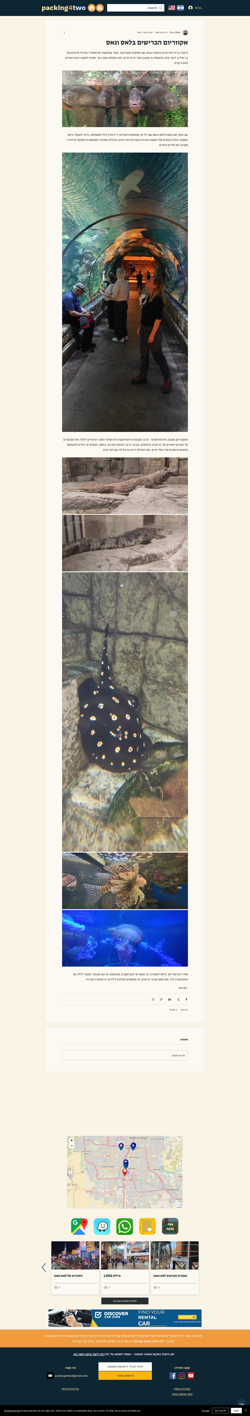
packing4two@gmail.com (71, 1375)
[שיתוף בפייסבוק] (186, 999)
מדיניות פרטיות (12, 1410)
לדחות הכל (220, 1410)
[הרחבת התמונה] (125, 485)
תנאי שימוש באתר (182, 1394)
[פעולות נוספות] (64, 32)
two (79, 8)
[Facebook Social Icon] (173, 1375)
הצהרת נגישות (182, 1389)
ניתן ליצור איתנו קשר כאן (89, 1354)
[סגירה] (246, 1410)
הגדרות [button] (205, 1410)
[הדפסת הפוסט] (153, 999)
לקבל (236, 1410)
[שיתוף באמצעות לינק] (161, 999)
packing (55, 8)
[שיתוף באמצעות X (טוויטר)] (178, 999)
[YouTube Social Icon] (191, 1375)
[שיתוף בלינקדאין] (169, 999)
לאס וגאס (183, 987)
